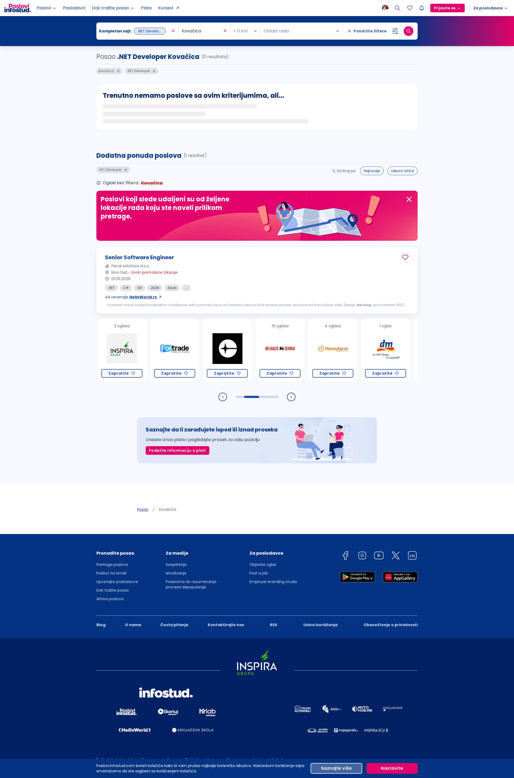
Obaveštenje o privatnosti (391, 624)
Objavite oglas (263, 564)
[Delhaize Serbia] (260, 350)
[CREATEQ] (207, 350)
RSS (273, 624)
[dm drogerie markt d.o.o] (365, 350)
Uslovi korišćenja (320, 624)
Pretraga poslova (112, 564)
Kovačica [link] (167, 509)
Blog (100, 624)
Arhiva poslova (109, 599)
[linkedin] (412, 556)
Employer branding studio (273, 581)
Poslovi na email (111, 573)
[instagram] (362, 556)
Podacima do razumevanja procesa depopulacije (191, 584)
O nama (133, 624)
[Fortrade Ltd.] (154, 350)
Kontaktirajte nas (226, 624)
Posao (142, 509)
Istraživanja (176, 573)
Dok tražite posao (112, 590)
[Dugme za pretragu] (408, 31)
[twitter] (395, 556)
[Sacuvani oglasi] (410, 8)
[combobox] (134, 31)
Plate (146, 8)
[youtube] (378, 556)
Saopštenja (176, 564)
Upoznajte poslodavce (117, 581)
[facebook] (345, 556)
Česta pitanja (174, 624)
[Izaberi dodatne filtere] (395, 31)
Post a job (259, 573)
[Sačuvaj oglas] (405, 257)
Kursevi (165, 8)
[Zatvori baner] (409, 199)
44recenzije (131, 297)
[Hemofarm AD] (313, 350)
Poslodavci (74, 8)
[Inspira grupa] (102, 350)
